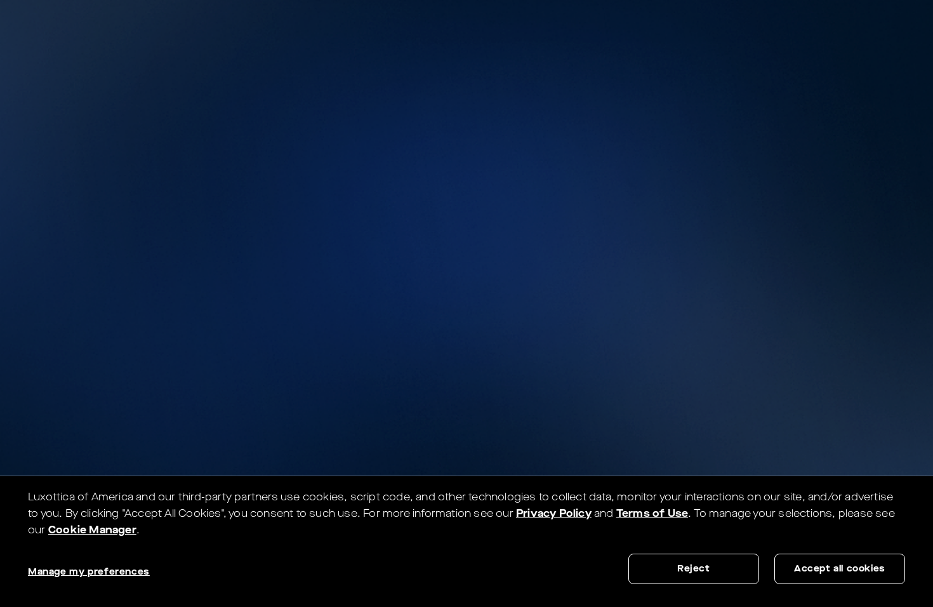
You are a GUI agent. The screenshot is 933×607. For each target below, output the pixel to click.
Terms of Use (652, 513)
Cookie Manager (92, 530)
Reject (693, 569)
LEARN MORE (751, 29)
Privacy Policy (554, 513)
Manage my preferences (89, 572)
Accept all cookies (839, 569)
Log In (822, 29)
